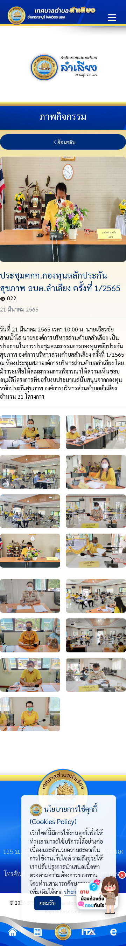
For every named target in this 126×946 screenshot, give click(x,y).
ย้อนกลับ (66, 142)
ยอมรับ (48, 903)
